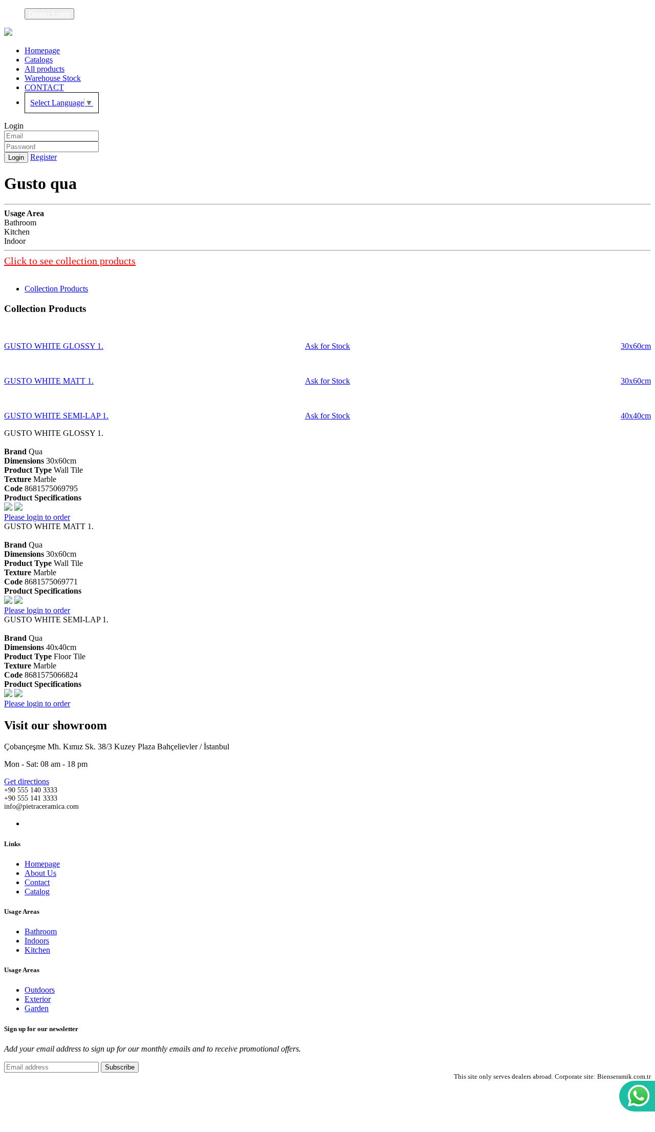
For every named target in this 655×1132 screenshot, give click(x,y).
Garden (37, 1008)
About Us (40, 873)
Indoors (37, 940)
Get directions (26, 781)
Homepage (42, 50)
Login (16, 157)
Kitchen (37, 950)
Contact (37, 882)
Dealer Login (49, 14)
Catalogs (39, 59)
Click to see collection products (70, 260)
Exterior (38, 999)
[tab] (56, 288)
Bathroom (41, 931)
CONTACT (44, 87)
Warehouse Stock (53, 78)
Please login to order (37, 517)
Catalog (37, 891)
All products (44, 69)
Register (43, 157)
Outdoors (40, 990)
